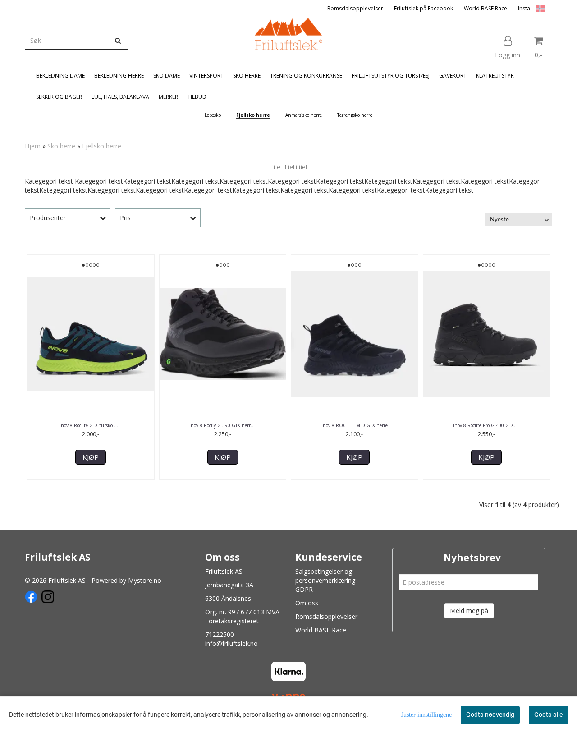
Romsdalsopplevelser (355, 8)
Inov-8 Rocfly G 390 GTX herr (222, 425)
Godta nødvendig (490, 714)
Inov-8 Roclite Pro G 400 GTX (486, 425)
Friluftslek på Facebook (423, 8)
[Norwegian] (538, 8)
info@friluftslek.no (231, 643)
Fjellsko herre (101, 146)
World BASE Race (485, 8)
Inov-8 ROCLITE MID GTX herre (354, 425)
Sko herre (61, 146)
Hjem (33, 146)
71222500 (219, 634)
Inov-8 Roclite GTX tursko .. (91, 425)
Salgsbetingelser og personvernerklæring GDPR (325, 580)
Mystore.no (144, 580)
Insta (524, 8)
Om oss (306, 603)
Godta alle (548, 714)
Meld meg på (469, 610)
